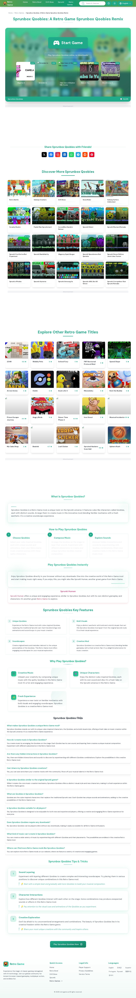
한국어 (111, 975)
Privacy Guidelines (86, 971)
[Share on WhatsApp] (71, 154)
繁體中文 (128, 971)
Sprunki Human (17, 596)
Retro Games (19, 13)
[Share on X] (44, 154)
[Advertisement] (68, 122)
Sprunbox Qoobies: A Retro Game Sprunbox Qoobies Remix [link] (47, 13)
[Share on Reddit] (85, 154)
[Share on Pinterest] (91, 154)
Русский (120, 971)
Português (112, 971)
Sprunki (61, 2)
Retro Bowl (37, 2)
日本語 (119, 968)
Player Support (85, 967)
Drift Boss (50, 2)
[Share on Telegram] (78, 154)
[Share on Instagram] (57, 154)
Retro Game (42, 599)
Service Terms (84, 974)
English (111, 968)
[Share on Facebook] (51, 154)
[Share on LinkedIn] (64, 154)
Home (25, 2)
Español (128, 968)
